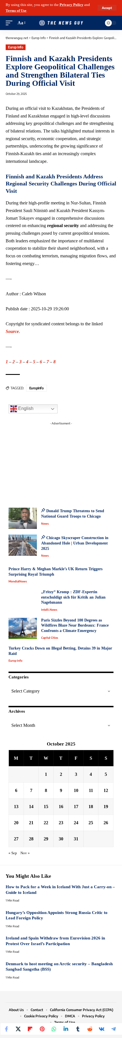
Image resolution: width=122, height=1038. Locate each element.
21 (31, 822)
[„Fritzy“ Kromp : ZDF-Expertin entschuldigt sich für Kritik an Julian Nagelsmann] (23, 600)
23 (61, 822)
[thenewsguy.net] (61, 23)
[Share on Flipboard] (30, 1029)
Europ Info (15, 47)
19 (106, 806)
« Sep (13, 853)
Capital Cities (49, 637)
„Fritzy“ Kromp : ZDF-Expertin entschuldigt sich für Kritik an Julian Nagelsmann (73, 597)
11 (91, 790)
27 (16, 838)
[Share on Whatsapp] (54, 1029)
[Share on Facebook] (6, 1029)
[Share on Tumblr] (78, 1029)
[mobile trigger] (10, 23)
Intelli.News (49, 609)
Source (12, 331)
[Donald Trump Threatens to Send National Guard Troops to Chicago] (23, 518)
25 (91, 822)
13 (16, 806)
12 (106, 790)
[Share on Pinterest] (42, 1029)
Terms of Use (16, 11)
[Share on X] (18, 1029)
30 (61, 838)
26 (106, 822)
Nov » (25, 853)
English (25, 408)
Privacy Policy (71, 5)
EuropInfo (36, 388)
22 (46, 822)
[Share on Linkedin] (66, 1029)
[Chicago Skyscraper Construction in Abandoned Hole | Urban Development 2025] (23, 545)
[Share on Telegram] (113, 1029)
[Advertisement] (61, 463)
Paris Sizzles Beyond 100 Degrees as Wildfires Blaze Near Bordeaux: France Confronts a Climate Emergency (75, 625)
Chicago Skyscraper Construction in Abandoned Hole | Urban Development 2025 (74, 543)
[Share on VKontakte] (102, 1029)
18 (91, 806)
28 (31, 838)
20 (16, 822)
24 (76, 822)
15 (46, 806)
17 (76, 806)
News (45, 523)
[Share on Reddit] (90, 1029)
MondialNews (18, 581)
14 (31, 806)
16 (61, 806)
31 (76, 838)
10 (76, 790)
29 (46, 838)
